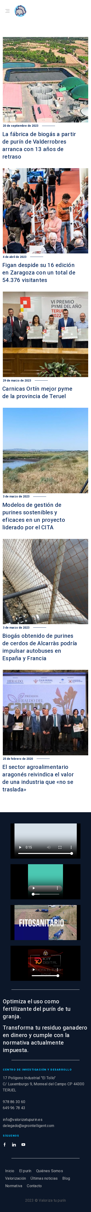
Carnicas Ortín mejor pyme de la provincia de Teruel (37, 392)
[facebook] (4, 1145)
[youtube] (23, 1145)
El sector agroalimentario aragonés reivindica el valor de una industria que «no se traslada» (38, 778)
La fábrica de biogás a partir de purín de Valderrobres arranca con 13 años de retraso (39, 145)
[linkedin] (14, 1145)
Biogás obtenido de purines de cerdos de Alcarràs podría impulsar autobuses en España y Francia (39, 647)
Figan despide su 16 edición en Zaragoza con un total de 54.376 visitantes (38, 272)
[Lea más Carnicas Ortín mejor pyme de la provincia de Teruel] (45, 334)
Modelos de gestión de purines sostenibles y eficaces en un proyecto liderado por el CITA (33, 516)
